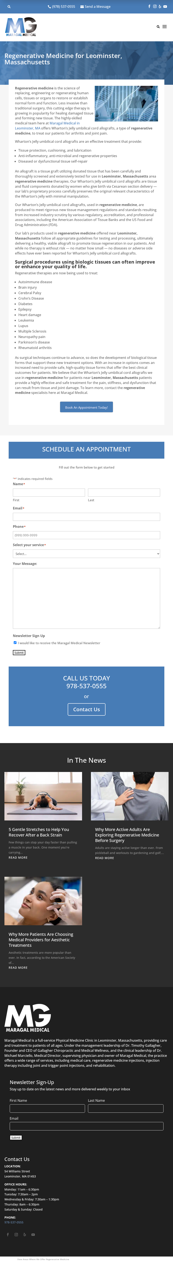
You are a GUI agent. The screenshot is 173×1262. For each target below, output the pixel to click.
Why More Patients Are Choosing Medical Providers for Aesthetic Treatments (41, 939)
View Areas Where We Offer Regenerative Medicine (43, 1259)
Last (91, 500)
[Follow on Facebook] (7, 1234)
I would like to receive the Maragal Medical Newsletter (59, 643)
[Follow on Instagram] (16, 1234)
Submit (19, 653)
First (16, 500)
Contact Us (86, 709)
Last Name (96, 1100)
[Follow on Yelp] (24, 1234)
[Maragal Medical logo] (21, 27)
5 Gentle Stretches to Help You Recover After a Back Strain (39, 832)
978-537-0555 (86, 686)
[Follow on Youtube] (33, 1234)
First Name (18, 1100)
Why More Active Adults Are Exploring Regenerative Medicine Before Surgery (127, 835)
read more (18, 857)
